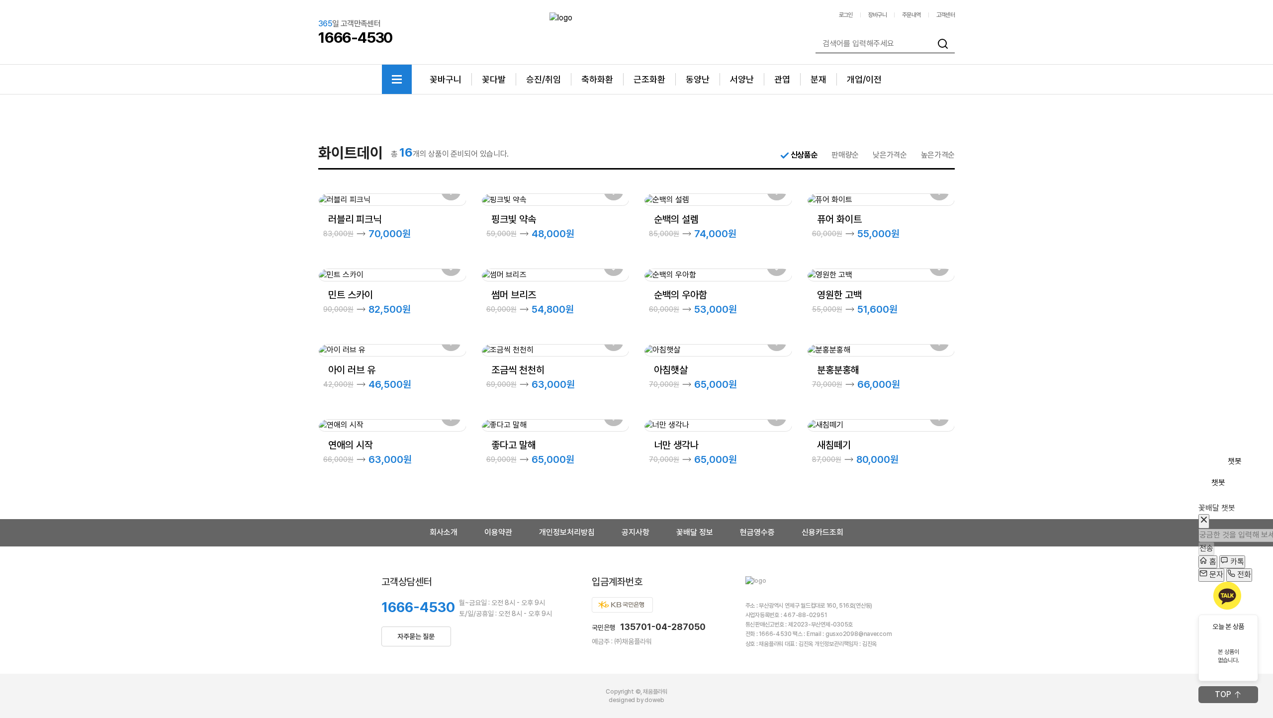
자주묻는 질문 (416, 636)
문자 (1215, 574)
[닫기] (1203, 521)
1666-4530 (418, 607)
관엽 (782, 79)
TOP (1223, 694)
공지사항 (635, 532)
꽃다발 (494, 79)
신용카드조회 (822, 532)
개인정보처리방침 (567, 532)
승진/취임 (543, 79)
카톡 (1236, 561)
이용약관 (498, 532)
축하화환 (597, 79)
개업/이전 (864, 79)
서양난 (742, 79)
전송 (1206, 548)
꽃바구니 (445, 79)
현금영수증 (757, 532)
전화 (1243, 574)
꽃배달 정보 (694, 532)
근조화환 (649, 79)
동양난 (698, 79)
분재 (818, 79)
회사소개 (443, 532)
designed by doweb (636, 700)
